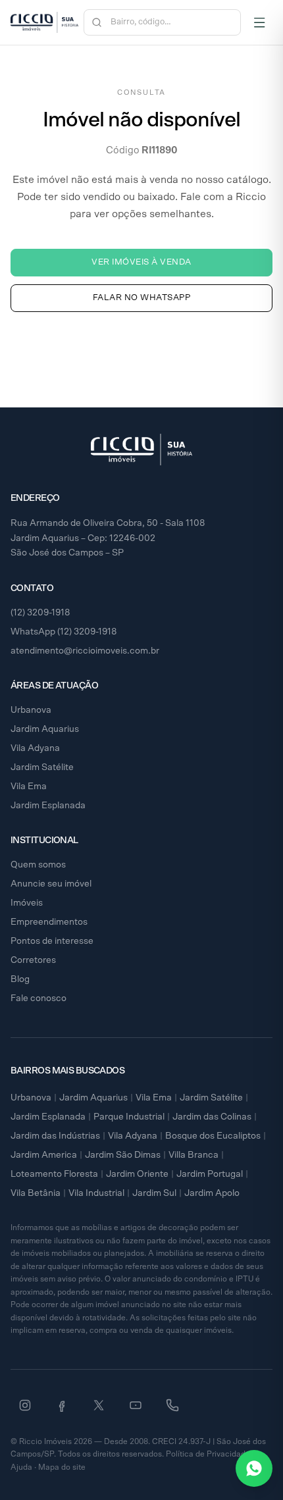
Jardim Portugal (209, 1174)
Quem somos (38, 864)
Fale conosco (38, 998)
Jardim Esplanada (48, 805)
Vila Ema (29, 786)
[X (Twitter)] (98, 1405)
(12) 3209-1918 (40, 612)
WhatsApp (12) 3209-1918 (64, 631)
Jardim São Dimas (123, 1155)
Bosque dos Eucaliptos (213, 1136)
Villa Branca (193, 1155)
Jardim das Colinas (211, 1117)
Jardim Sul (154, 1193)
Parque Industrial (129, 1117)
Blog (20, 979)
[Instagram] (25, 1405)
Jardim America (44, 1155)
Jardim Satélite (42, 767)
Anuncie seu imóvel (51, 884)
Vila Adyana (35, 748)
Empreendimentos (49, 922)
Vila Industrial (96, 1193)
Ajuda (21, 1467)
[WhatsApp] (254, 1468)
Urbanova (31, 710)
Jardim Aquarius (45, 729)
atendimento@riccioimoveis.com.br (85, 651)
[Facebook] (61, 1405)
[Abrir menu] (259, 22)
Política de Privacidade (208, 1454)
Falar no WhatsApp (142, 298)
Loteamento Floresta (54, 1174)
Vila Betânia (36, 1193)
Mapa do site (62, 1467)
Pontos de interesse (52, 941)
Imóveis (27, 903)
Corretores (33, 960)
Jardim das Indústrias (55, 1136)
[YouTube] (135, 1405)
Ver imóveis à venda (141, 262)
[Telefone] (172, 1405)
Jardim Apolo (212, 1193)
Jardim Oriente (137, 1174)
